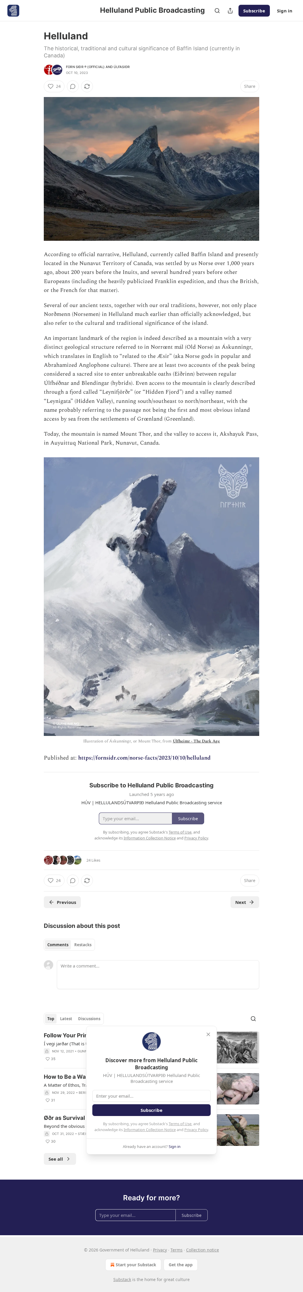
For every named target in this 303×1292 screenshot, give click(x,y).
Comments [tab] (57, 944)
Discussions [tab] (89, 1018)
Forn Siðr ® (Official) (85, 67)
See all (56, 1159)
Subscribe (254, 11)
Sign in (284, 11)
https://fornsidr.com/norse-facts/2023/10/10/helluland (144, 758)
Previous (66, 902)
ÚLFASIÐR (122, 67)
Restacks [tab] (82, 944)
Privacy (160, 1250)
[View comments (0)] (73, 86)
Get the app (181, 1264)
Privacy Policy (196, 1129)
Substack (122, 1279)
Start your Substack (136, 1264)
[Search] (217, 11)
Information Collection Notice (150, 1129)
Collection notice (202, 1250)
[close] (208, 1034)
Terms (176, 1250)
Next (240, 902)
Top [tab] (50, 1018)
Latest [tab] (66, 1018)
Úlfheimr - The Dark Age (196, 741)
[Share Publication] (230, 11)
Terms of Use (180, 1123)
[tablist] (69, 945)
